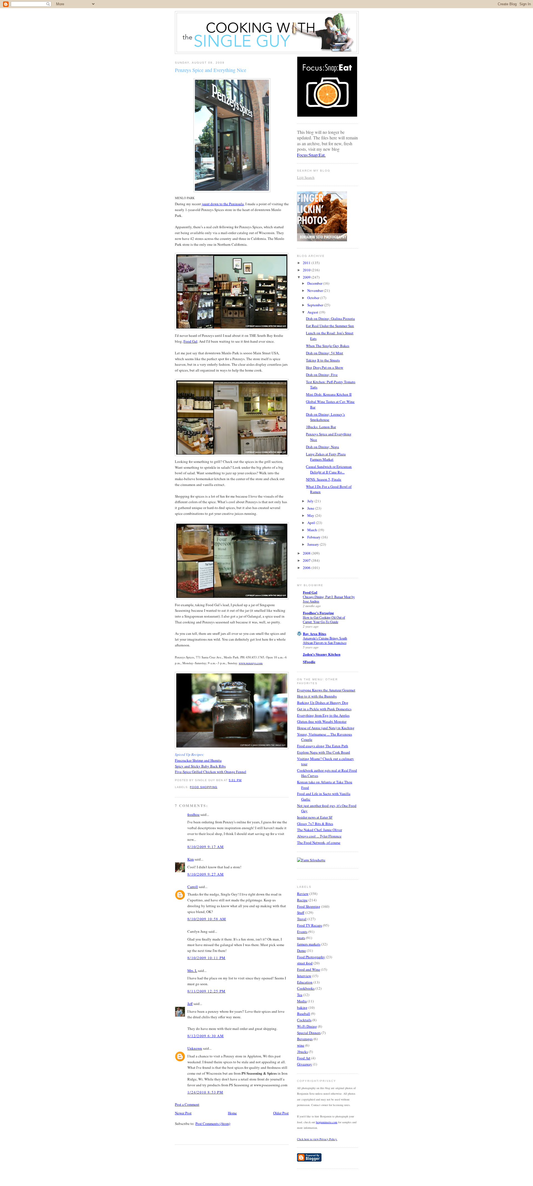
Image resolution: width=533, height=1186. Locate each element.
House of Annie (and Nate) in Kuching (326, 727)
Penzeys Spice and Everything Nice (210, 70)
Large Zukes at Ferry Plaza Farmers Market (326, 457)
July (311, 500)
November (315, 290)
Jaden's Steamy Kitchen (321, 654)
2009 (307, 277)
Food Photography (311, 956)
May (311, 515)
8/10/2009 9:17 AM (205, 846)
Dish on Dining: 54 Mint (324, 352)
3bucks (302, 1051)
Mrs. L (192, 970)
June (311, 508)
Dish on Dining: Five (322, 374)
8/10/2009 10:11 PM (206, 957)
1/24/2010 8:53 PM (205, 1092)
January (313, 544)
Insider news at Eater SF (315, 817)
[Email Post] (243, 780)
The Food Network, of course (318, 842)
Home (232, 1112)
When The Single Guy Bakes (327, 345)
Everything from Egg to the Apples (323, 715)
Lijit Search (306, 177)
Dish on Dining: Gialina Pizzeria (330, 318)
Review (302, 893)
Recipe (302, 899)
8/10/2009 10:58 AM (206, 918)
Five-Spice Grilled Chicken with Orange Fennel (210, 771)
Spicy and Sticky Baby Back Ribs (200, 766)
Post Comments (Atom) (212, 1123)
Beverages (305, 1038)
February (314, 537)
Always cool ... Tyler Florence (319, 836)
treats (301, 937)
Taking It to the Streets (323, 360)
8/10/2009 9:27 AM (205, 874)
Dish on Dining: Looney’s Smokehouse (325, 417)
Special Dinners (309, 1032)
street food (305, 963)
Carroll (192, 886)
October (313, 297)
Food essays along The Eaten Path (322, 745)
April (311, 522)
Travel (301, 918)
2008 (307, 553)
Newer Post (183, 1112)
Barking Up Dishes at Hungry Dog (322, 702)
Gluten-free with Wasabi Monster (321, 721)
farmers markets (308, 944)
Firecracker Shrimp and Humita (198, 760)
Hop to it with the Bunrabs (317, 696)
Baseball (303, 1013)
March (312, 529)
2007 (307, 560)
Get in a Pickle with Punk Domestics (324, 708)
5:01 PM (235, 780)
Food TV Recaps (309, 925)
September (315, 304)
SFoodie (309, 661)
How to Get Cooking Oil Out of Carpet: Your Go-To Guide (324, 619)
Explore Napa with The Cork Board (323, 752)
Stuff (300, 912)
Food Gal (190, 341)
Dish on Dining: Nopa (322, 446)
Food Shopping (203, 787)
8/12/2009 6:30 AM (205, 1035)
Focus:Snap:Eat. (311, 155)
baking (302, 1007)
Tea (299, 994)
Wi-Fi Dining (307, 1026)
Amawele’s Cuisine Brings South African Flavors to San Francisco (325, 640)
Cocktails (304, 1019)
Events (302, 931)
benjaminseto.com (326, 1122)
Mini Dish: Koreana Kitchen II (328, 394)
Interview (304, 975)
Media (302, 1001)
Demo (301, 950)
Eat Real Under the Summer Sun (330, 325)
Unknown (194, 1048)
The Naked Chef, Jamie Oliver (319, 829)
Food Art (303, 1057)
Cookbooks (306, 988)
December (315, 283)
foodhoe (193, 814)
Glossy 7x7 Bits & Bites (315, 823)
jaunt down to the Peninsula (223, 203)
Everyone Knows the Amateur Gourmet (326, 690)
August (313, 312)
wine (300, 1045)
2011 (307, 262)
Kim (190, 859)
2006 (307, 567)
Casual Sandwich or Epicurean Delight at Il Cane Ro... (329, 469)
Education (305, 982)
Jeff (190, 1003)
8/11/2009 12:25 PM (206, 991)
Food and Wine (308, 969)
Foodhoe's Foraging (318, 612)
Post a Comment (187, 1104)
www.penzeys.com (251, 663)
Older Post (281, 1112)
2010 (307, 269)
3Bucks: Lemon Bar (321, 426)
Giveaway (304, 1064)
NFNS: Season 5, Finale (323, 479)
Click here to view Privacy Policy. (317, 1139)
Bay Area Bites (314, 633)
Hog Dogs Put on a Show (324, 367)
